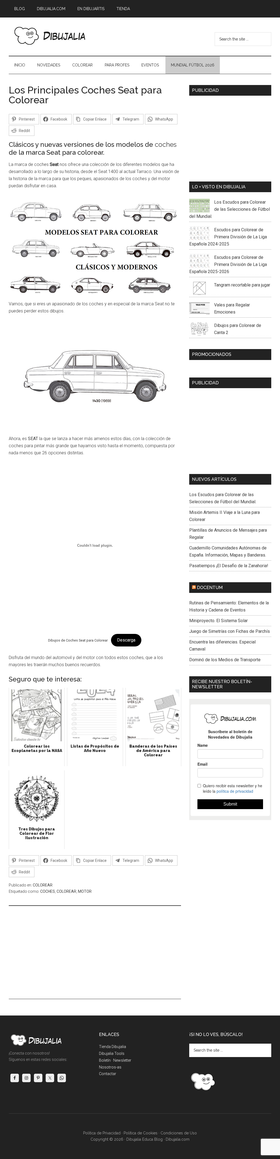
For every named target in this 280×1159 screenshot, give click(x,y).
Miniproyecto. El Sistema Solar (218, 620)
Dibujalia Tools (111, 1053)
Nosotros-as (110, 1067)
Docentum (210, 587)
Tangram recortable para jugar (242, 285)
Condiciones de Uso (179, 1133)
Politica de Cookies (141, 1133)
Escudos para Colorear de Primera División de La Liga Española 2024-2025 (228, 237)
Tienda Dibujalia (112, 1046)
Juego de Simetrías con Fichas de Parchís (229, 631)
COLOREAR (42, 885)
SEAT (33, 438)
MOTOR (85, 891)
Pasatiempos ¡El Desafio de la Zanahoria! (228, 565)
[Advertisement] (95, 952)
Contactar (107, 1074)
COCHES (47, 891)
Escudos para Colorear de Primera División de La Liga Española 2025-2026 (228, 264)
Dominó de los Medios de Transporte (225, 659)
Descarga (126, 640)
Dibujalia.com (177, 1139)
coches (166, 144)
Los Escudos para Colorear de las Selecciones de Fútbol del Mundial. (229, 209)
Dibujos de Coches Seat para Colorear (78, 640)
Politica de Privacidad (102, 1133)
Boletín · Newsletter (115, 1060)
